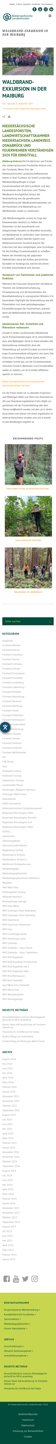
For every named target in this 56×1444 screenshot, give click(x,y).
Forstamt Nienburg (12, 705)
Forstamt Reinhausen (13, 719)
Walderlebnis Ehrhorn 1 (14, 859)
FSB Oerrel (8, 761)
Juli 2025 (7, 1119)
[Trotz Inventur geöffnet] (28, 516)
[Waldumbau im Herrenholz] (28, 567)
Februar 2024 (9, 1198)
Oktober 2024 (9, 1161)
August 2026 (9, 1059)
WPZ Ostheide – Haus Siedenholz (20, 952)
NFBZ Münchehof (11, 803)
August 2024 (9, 1170)
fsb (4, 756)
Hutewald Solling (11, 771)
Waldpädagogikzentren (14, 873)
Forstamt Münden (11, 691)
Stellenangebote (11, 840)
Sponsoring (8, 836)
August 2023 (9, 1226)
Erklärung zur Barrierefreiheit (28, 1431)
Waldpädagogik (10, 868)
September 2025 (11, 1110)
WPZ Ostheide (9, 943)
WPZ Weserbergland (12, 994)
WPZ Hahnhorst (10, 919)
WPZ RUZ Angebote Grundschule (19, 961)
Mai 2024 (7, 1184)
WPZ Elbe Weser (10, 905)
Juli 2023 (7, 1231)
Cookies (28, 1436)
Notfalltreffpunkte (28, 1414)
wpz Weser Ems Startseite (15, 985)
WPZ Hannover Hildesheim (16, 924)
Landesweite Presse (12, 785)
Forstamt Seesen (11, 738)
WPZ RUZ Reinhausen (13, 975)
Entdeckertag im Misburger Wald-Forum (23, 1041)
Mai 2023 (7, 1240)
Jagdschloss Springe (13, 780)
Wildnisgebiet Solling (13, 892)
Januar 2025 (8, 1147)
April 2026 (8, 1077)
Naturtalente (9, 798)
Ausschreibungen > (14, 1346)
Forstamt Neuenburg (13, 696)
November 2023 (11, 1212)
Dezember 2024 (10, 1152)
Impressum (28, 1419)
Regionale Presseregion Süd (17, 822)
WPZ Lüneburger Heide (14, 933)
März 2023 (8, 1249)
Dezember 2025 (10, 1096)
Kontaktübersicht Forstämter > (20, 1314)
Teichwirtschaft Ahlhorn (14, 845)
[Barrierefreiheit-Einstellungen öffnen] (5, 727)
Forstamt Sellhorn (11, 743)
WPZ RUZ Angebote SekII (15, 971)
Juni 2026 (7, 1068)
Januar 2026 (8, 1091)
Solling (6, 831)
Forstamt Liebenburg (13, 687)
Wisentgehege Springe (14, 901)
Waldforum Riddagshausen (16, 864)
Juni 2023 (7, 1235)
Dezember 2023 (10, 1208)
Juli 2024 (7, 1175)
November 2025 (11, 1101)
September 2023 (11, 1222)
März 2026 (8, 1082)
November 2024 (11, 1156)
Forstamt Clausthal (12, 654)
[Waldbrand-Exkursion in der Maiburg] (28, 61)
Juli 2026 (7, 1063)
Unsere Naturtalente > (15, 1328)
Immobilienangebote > (16, 1355)
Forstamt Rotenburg (12, 729)
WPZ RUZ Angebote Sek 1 (15, 966)
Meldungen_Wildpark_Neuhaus (19, 789)
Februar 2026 (9, 1086)
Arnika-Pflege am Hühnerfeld (17, 1036)
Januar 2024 (8, 1203)
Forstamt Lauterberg (13, 682)
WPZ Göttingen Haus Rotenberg (19, 910)
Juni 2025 (7, 1124)
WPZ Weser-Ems (10, 989)
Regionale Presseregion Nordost (19, 817)
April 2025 (8, 1133)
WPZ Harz (7, 929)
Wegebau (7, 882)
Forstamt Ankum (12, 108)
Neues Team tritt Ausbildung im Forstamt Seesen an (24, 1026)
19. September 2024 (24, 103)
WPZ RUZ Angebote (12, 957)
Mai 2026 (7, 1073)
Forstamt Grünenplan (13, 673)
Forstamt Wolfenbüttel (14, 752)
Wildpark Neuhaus (12, 896)
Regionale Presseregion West (33, 108)
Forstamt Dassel (10, 659)
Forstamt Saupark (11, 733)
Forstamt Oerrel (10, 710)
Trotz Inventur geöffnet (28, 540)
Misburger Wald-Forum (14, 794)
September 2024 (11, 1166)
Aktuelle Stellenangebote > (18, 1350)
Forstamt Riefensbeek (13, 724)
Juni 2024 (7, 1180)
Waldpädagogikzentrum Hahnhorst (21, 878)
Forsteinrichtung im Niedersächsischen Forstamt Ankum (29, 489)
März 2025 (8, 1138)
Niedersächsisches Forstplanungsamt (22, 808)
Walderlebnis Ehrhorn (13, 854)
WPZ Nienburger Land (14, 938)
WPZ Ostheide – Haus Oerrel (17, 947)
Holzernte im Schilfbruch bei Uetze (20, 1031)
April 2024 (8, 1189)
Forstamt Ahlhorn (11, 645)
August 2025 (9, 1114)
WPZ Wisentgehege (12, 999)
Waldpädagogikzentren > (17, 1323)
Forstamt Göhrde (11, 668)
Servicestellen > (12, 1319)
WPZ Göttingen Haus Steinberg (18, 915)
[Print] (11, 116)
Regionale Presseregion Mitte (17, 812)
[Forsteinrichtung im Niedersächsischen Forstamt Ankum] (28, 464)
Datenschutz (28, 1425)
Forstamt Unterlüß (12, 747)
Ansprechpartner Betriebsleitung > (22, 1309)
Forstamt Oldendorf (12, 715)
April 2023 (8, 1245)
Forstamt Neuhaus (12, 701)
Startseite (9, 41)
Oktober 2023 (9, 1217)
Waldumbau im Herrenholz (28, 592)
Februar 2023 (9, 1254)
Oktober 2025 (9, 1105)
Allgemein (7, 640)
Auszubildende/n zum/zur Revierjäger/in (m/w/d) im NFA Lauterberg (23, 1018)
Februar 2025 (9, 1142)
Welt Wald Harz (10, 887)
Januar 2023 (8, 1259)
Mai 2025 (7, 1128)
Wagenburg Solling (12, 850)
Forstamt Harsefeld (12, 678)
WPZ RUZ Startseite (12, 980)
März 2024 (8, 1194)
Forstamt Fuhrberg (12, 663)
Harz (4, 766)
